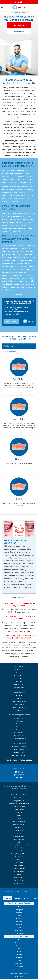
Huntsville (19, 921)
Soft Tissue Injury (19, 871)
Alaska (17, 898)
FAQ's (19, 698)
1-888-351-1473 (29, 143)
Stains (19, 874)
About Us (19, 682)
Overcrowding (19, 851)
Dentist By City (19, 733)
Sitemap (19, 727)
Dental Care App (19, 730)
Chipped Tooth (19, 801)
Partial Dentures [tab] (10, 351)
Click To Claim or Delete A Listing (19, 760)
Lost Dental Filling (19, 839)
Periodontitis (19, 857)
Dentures (16, 12)
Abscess (19, 792)
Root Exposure (19, 866)
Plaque (19, 860)
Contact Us (19, 679)
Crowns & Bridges (19, 807)
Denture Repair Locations (19, 936)
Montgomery (19, 930)
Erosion (19, 815)
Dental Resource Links (19, 701)
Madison (19, 924)
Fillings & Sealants (19, 821)
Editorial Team (19, 685)
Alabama (7, 898)
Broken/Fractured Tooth (19, 795)
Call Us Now (19, 25)
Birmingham (19, 910)
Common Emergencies (19, 707)
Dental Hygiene (19, 704)
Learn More (19, 31)
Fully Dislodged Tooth (19, 824)
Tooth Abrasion (19, 877)
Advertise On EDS (19, 752)
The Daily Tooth (19, 676)
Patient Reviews (19, 688)
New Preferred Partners (19, 739)
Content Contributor (19, 755)
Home (11, 12)
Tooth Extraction (19, 880)
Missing (19, 842)
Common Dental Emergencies (19, 804)
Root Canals (19, 863)
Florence (19, 918)
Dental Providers (19, 718)
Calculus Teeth (19, 798)
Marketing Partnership (19, 749)
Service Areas (19, 721)
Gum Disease (19, 827)
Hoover (19, 952)
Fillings (19, 818)
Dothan (19, 916)
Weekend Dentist (19, 724)
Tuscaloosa (19, 933)
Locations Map (19, 736)
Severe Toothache (19, 869)
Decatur (19, 913)
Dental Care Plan (19, 673)
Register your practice (19, 746)
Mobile (19, 927)
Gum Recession (19, 830)
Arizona (26, 898)
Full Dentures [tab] (9, 346)
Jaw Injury (19, 833)
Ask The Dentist (19, 670)
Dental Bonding (19, 810)
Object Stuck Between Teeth (19, 845)
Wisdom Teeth (19, 883)
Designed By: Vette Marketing (19, 973)
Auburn (19, 907)
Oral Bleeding (19, 848)
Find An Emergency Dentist (19, 903)
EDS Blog (19, 695)
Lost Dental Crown (19, 836)
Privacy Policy (19, 977)
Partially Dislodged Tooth (19, 854)
